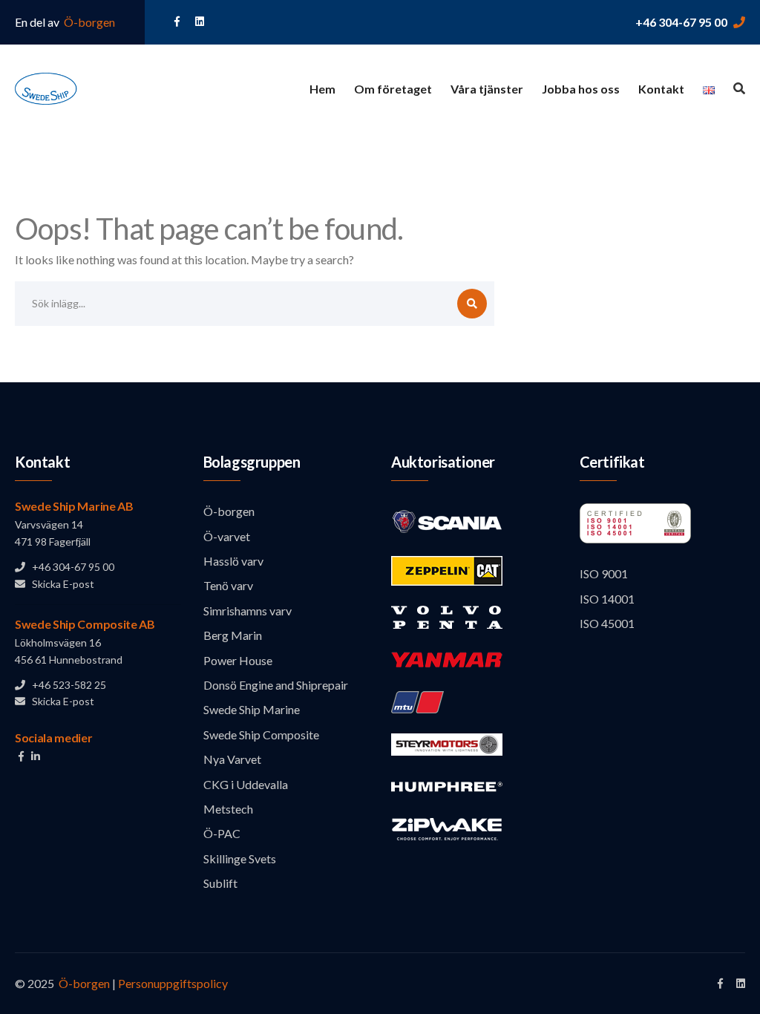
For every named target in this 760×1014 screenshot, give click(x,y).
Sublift (220, 883)
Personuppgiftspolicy (173, 983)
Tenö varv (228, 585)
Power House (237, 660)
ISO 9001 (604, 573)
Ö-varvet (226, 536)
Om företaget (393, 89)
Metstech (228, 809)
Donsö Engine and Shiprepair (275, 685)
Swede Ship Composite (261, 734)
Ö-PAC (221, 833)
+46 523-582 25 (65, 684)
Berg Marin (232, 635)
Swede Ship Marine (251, 709)
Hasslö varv (233, 561)
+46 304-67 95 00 (681, 22)
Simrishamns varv (247, 611)
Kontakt (661, 89)
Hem (322, 89)
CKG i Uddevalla (245, 784)
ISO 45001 (607, 623)
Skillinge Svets (239, 858)
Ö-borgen (88, 22)
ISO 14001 (607, 599)
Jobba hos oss (581, 89)
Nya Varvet (232, 759)
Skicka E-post (59, 584)
